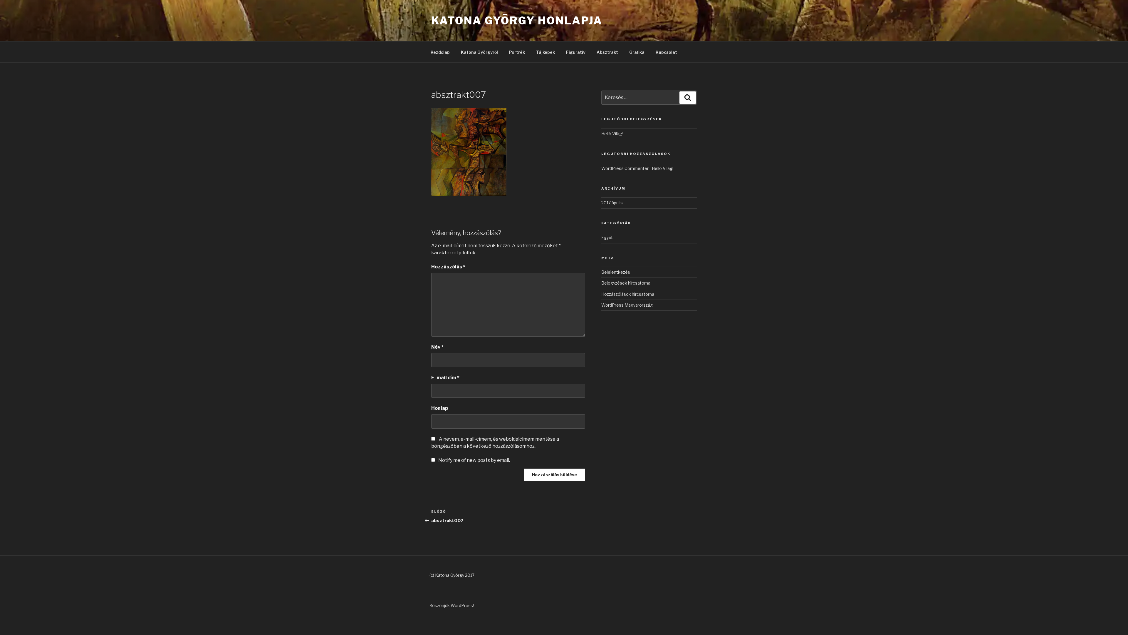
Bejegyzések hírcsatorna (625, 282)
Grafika (636, 52)
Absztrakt (607, 52)
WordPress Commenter (625, 168)
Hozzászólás (448, 267)
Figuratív (575, 52)
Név (437, 347)
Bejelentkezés (615, 272)
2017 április (612, 202)
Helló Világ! (612, 133)
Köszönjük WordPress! (451, 605)
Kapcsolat (666, 52)
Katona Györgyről (479, 52)
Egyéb (607, 237)
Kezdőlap (440, 52)
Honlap (439, 408)
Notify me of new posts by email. (474, 460)
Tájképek (545, 52)
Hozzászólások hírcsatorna (627, 294)
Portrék (517, 52)
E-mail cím (445, 377)
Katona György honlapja (516, 20)
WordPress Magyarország (627, 305)
